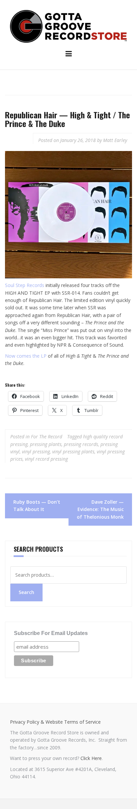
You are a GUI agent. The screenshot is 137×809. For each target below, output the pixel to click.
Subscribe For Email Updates (51, 633)
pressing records (81, 444)
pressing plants (46, 444)
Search (26, 592)
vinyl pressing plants (73, 451)
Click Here (91, 758)
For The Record (46, 436)
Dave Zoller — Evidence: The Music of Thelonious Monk (100, 509)
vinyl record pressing (46, 459)
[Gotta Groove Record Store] (68, 26)
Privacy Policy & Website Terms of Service (55, 722)
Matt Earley (115, 140)
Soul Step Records (24, 285)
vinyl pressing (36, 451)
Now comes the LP (26, 356)
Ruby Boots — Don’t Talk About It (36, 505)
